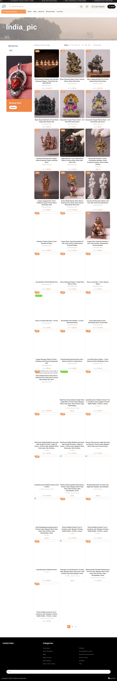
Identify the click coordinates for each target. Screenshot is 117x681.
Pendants (98, 166)
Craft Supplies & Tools (85, 651)
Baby (44, 654)
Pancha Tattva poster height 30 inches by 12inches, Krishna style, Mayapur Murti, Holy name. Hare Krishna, (98, 444)
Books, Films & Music (49, 663)
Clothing (81, 648)
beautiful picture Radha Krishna (46, 569)
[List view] (83, 45)
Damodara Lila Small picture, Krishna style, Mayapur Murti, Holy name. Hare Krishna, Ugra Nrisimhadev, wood (72, 571)
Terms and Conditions (9, 654)
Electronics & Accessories (86, 654)
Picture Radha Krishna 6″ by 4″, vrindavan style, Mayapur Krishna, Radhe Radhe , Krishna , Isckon (98, 529)
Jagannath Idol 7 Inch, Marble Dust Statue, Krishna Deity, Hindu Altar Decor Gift (72, 160)
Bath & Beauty (47, 660)
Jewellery (81, 660)
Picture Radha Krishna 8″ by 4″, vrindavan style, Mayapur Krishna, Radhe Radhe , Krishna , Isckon (72, 529)
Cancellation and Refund (10, 657)
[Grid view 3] (86, 45)
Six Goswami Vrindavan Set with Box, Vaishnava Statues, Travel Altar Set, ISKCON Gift (47, 81)
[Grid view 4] (89, 45)
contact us (6, 651)
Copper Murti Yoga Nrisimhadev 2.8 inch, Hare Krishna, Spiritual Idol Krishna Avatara (72, 243)
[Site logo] (3, 6)
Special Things (75, 408)
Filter (11, 50)
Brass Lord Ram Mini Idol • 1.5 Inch (46, 320)
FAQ (80, 663)
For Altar (67, 408)
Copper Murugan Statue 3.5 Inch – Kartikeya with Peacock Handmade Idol (47, 361)
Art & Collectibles (48, 651)
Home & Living (83, 657)
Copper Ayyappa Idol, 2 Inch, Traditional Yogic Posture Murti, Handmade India (47, 202)
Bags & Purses (47, 657)
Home (4, 648)
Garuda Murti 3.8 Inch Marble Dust (47, 282)
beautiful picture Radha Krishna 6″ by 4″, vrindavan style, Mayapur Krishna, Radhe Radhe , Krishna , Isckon (98, 401)
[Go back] (3, 27)
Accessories (46, 648)
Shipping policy (7, 663)
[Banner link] (19, 84)
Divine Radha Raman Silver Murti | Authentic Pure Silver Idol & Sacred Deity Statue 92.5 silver (72, 202)
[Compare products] (81, 6)
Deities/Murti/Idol (46, 85)
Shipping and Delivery (9, 660)
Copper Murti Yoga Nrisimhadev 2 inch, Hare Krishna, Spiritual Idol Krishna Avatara (98, 243)
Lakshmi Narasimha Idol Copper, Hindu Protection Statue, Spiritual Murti (46, 160)
